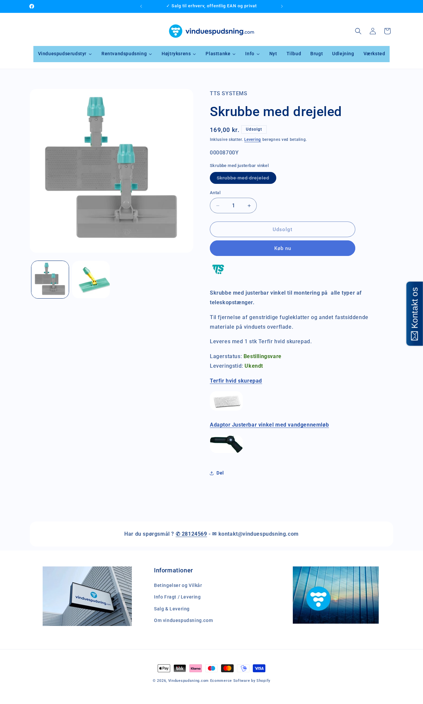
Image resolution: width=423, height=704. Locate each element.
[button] (358, 31)
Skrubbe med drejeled (246, 179)
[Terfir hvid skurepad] (226, 410)
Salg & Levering (172, 608)
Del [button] (220, 473)
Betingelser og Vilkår (178, 585)
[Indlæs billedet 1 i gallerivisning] (50, 279)
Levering (252, 139)
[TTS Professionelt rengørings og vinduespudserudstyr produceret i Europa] (218, 278)
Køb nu (282, 248)
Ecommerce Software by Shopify (240, 681)
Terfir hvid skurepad (236, 381)
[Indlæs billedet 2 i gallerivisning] (90, 279)
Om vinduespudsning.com (183, 620)
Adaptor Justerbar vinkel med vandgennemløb (269, 425)
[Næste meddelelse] (282, 6)
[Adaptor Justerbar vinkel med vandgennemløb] (226, 452)
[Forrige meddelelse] (141, 6)
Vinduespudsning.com (188, 681)
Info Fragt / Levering (177, 597)
